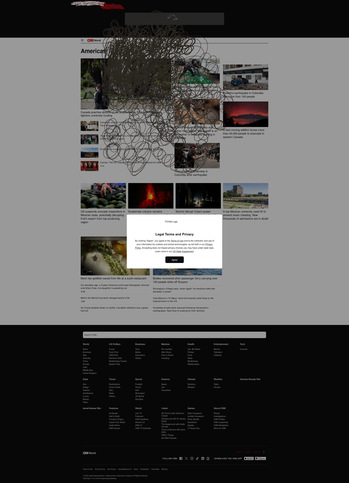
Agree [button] (174, 259)
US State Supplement (183, 251)
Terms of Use (177, 240)
